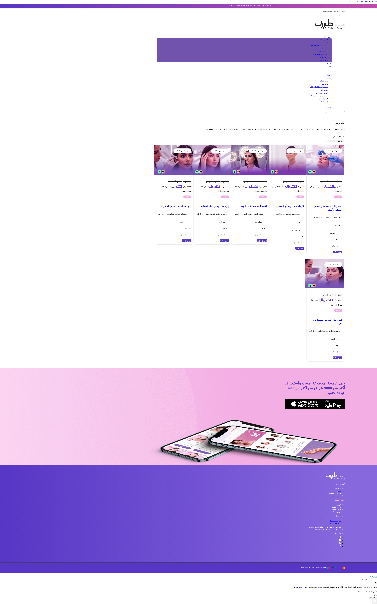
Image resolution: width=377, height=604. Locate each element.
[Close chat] (375, 583)
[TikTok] (340, 538)
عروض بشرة (324, 48)
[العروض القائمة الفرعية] (325, 37)
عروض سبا (325, 42)
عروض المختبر (324, 57)
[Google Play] (335, 404)
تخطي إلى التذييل (354, 1)
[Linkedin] (340, 540)
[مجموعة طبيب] (335, 479)
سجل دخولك (303, 587)
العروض (329, 36)
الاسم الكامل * (372, 591)
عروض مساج (324, 39)
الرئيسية (329, 33)
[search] (326, 112)
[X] (340, 546)
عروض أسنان (324, 60)
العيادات (329, 66)
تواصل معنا (342, 15)
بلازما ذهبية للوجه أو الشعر (291, 206)
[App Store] (315, 404)
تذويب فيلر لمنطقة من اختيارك (176, 206)
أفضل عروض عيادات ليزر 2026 (319, 45)
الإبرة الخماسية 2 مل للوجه (254, 206)
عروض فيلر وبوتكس (322, 51)
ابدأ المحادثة (373, 597)
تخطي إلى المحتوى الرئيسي (368, 1)
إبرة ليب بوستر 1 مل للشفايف (214, 206)
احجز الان (337, 252)
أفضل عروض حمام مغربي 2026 (319, 54)
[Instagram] (340, 543)
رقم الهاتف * (373, 594)
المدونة (329, 63)
